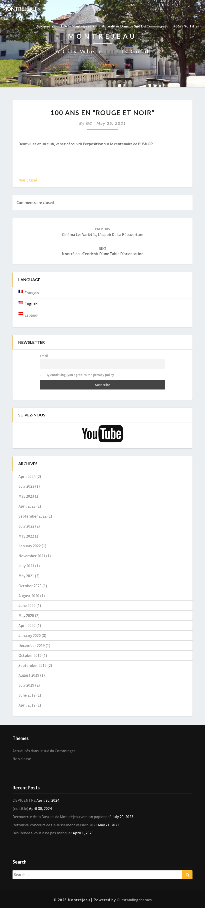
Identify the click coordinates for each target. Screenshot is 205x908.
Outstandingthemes (134, 899)
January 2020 (29, 635)
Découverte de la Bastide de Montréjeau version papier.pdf (61, 816)
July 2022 (26, 526)
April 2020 (27, 625)
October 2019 (30, 655)
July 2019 (26, 685)
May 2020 (26, 615)
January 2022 (29, 545)
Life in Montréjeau (76, 26)
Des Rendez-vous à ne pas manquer (42, 832)
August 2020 (28, 595)
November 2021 (31, 555)
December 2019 (31, 645)
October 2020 (30, 585)
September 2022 (32, 516)
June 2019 (27, 695)
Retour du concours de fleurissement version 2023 (54, 824)
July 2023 (26, 486)
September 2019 (32, 665)
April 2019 (27, 705)
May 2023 (26, 496)
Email (44, 356)
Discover (43, 26)
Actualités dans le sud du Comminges (134, 26)
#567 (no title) (186, 26)
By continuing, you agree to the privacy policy (79, 374)
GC (89, 123)
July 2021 (26, 565)
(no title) (20, 808)
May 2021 (26, 575)
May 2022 (26, 536)
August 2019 (28, 675)
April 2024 (27, 476)
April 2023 (27, 506)
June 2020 (27, 605)
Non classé (27, 180)
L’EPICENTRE (24, 800)
